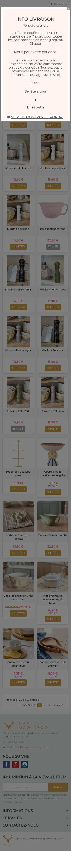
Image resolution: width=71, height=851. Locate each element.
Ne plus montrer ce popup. (37, 117)
